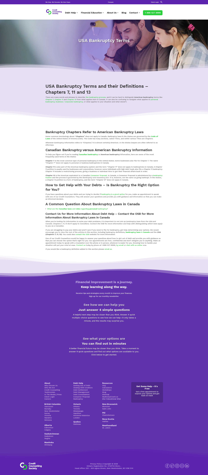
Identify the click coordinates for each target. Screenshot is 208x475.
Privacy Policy (96, 464)
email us (108, 249)
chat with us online (134, 245)
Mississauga (78, 411)
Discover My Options (104, 362)
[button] (161, 2)
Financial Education (91, 13)
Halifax (105, 421)
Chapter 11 (59, 99)
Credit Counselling (52, 390)
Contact (133, 13)
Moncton (106, 406)
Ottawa (76, 406)
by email (120, 245)
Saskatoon (48, 436)
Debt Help (70, 13)
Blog (124, 13)
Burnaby (47, 409)
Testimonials (49, 392)
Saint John (106, 409)
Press (59, 394)
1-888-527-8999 (153, 13)
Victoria (47, 415)
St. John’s (106, 428)
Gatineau (77, 424)
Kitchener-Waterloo (81, 415)
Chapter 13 (71, 99)
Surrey (47, 413)
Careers (47, 399)
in (138, 232)
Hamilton (77, 413)
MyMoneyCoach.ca (110, 397)
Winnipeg (48, 445)
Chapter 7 (50, 99)
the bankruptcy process (96, 97)
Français (110, 2)
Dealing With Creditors (83, 388)
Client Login (155, 2)
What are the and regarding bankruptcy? (77, 209)
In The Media (49, 394)
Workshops (106, 390)
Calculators (107, 388)
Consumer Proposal (99, 175)
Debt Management (81, 392)
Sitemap (105, 394)
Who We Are (49, 388)
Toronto (76, 409)
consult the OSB (82, 234)
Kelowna (48, 420)
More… (118, 466)
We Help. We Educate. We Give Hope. (58, 2)
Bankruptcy (78, 399)
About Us (111, 13)
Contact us (80, 245)
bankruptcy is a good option (113, 194)
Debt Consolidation (81, 394)
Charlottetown (108, 415)
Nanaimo (48, 418)
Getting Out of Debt (81, 385)
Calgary (47, 430)
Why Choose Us (50, 385)
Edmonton (48, 428)
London (76, 418)
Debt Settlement (80, 390)
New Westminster (52, 411)
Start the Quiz (104, 328)
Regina (47, 438)
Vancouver (48, 406)
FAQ (104, 385)
